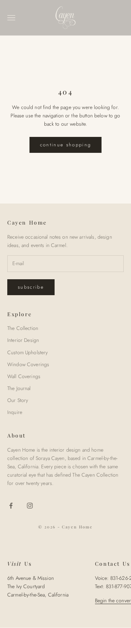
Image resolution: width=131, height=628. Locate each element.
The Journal (19, 388)
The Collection (22, 328)
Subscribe (31, 287)
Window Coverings (28, 364)
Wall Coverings (23, 376)
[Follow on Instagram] (29, 505)
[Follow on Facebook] (11, 505)
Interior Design (23, 340)
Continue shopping (65, 144)
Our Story (17, 400)
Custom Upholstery (27, 352)
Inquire (14, 412)
